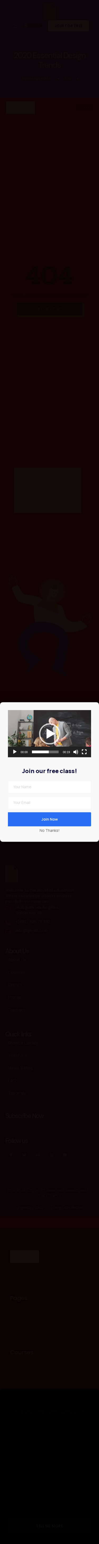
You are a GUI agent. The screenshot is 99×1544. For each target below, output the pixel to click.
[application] (49, 733)
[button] (49, 733)
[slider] (45, 752)
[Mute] (75, 752)
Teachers (17, 1055)
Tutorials (17, 1093)
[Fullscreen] (84, 752)
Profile (14, 997)
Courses (16, 972)
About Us (17, 960)
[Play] (14, 752)
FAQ (12, 1080)
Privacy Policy (31, 1207)
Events (15, 985)
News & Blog (20, 1068)
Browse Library (23, 1043)
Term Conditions (66, 1207)
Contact (16, 1010)
